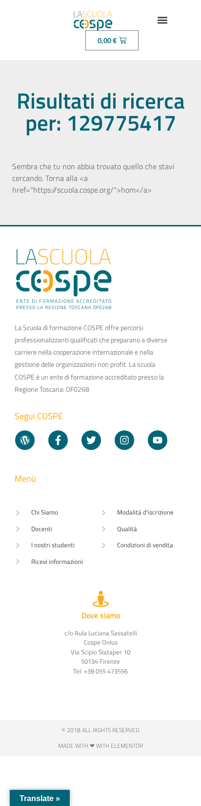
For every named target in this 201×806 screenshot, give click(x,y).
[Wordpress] (25, 440)
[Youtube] (157, 440)
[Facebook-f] (58, 440)
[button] (162, 20)
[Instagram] (124, 440)
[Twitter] (91, 440)
